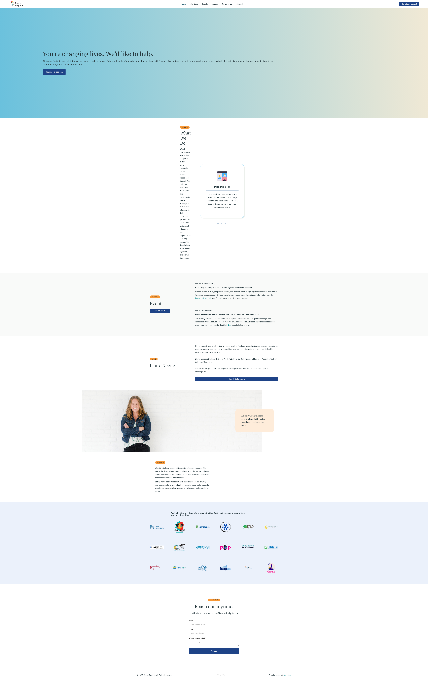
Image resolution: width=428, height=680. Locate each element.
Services (194, 4)
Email (191, 629)
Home (183, 4)
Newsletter (227, 4)
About (215, 4)
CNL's (228, 325)
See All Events (160, 311)
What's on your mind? (197, 638)
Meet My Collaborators (237, 379)
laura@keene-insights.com (225, 613)
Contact (239, 4)
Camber (287, 675)
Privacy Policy (221, 675)
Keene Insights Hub (203, 298)
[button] (218, 223)
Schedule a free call (409, 4)
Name (191, 620)
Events (205, 4)
